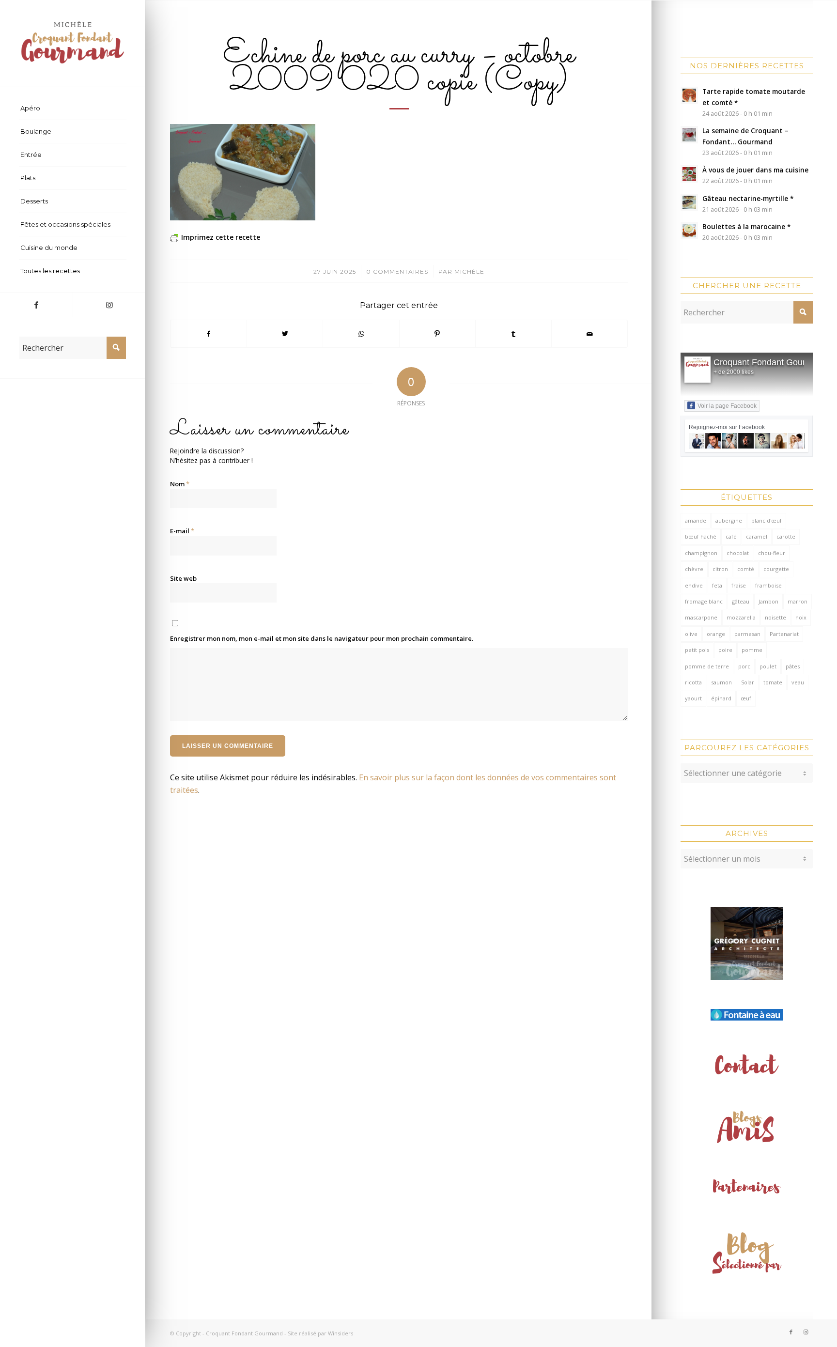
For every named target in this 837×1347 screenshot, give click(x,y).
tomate (772, 682)
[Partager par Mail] (589, 333)
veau (797, 682)
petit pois (697, 649)
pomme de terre (707, 666)
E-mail (182, 530)
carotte (785, 536)
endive (694, 585)
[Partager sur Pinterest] (437, 333)
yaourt (693, 698)
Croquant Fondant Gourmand (770, 362)
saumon (721, 682)
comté (745, 569)
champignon (701, 553)
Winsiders (340, 1333)
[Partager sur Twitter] (285, 333)
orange (716, 633)
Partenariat (784, 633)
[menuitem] (72, 108)
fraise (738, 585)
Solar (747, 682)
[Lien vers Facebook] (36, 305)
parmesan (747, 633)
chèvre (694, 569)
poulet (768, 666)
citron (720, 569)
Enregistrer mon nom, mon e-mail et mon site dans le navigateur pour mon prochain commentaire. (321, 638)
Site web (183, 578)
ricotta (693, 682)
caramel (756, 536)
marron (797, 601)
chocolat (738, 553)
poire (725, 649)
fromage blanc (704, 601)
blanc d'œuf (766, 520)
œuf (746, 698)
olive (691, 633)
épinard (721, 698)
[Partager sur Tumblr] (513, 333)
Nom (179, 484)
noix (800, 617)
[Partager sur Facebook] (208, 333)
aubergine (728, 520)
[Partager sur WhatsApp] (361, 333)
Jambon (768, 601)
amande (695, 520)
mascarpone (701, 617)
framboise (768, 585)
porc (744, 666)
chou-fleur (771, 553)
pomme (752, 649)
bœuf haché (700, 536)
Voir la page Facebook (727, 406)
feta (717, 585)
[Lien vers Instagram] (109, 305)
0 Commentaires (397, 271)
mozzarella (741, 617)
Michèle (469, 271)
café (731, 536)
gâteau (740, 601)
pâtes (793, 666)
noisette (775, 617)
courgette (776, 569)
